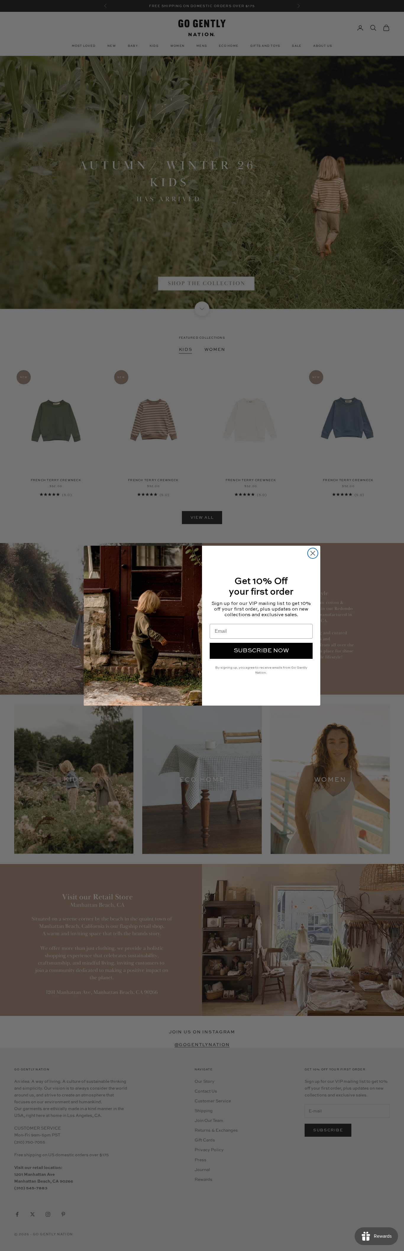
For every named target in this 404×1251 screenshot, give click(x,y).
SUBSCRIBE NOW (261, 651)
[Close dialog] (313, 553)
